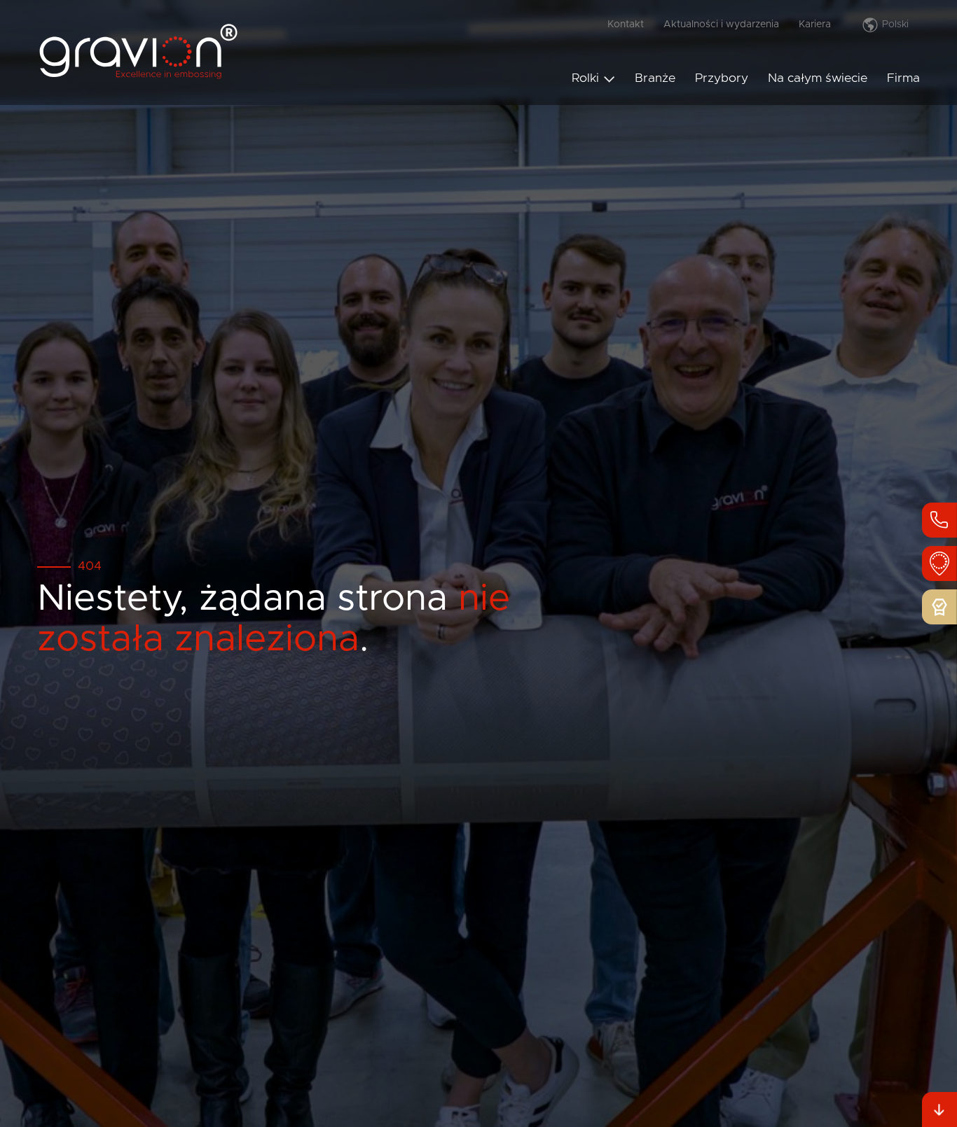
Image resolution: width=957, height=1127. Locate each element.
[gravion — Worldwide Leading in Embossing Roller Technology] (138, 78)
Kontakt (625, 24)
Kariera (815, 24)
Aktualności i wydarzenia (721, 24)
